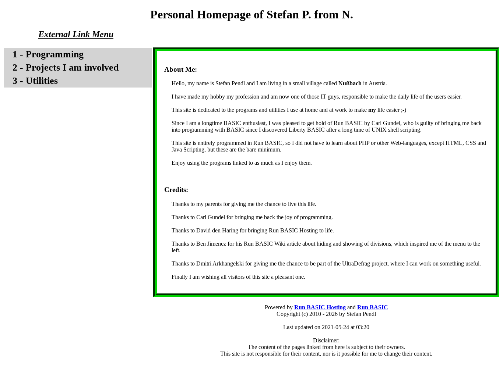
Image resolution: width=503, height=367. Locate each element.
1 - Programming (48, 54)
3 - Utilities (35, 80)
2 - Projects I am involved (66, 67)
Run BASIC (372, 307)
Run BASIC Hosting (320, 307)
